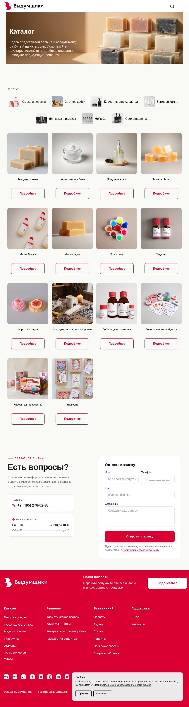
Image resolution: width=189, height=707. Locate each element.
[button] (167, 583)
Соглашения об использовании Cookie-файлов (126, 685)
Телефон (146, 472)
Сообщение (111, 503)
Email (108, 488)
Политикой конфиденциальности (141, 550)
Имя (107, 472)
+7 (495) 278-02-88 (33, 505)
